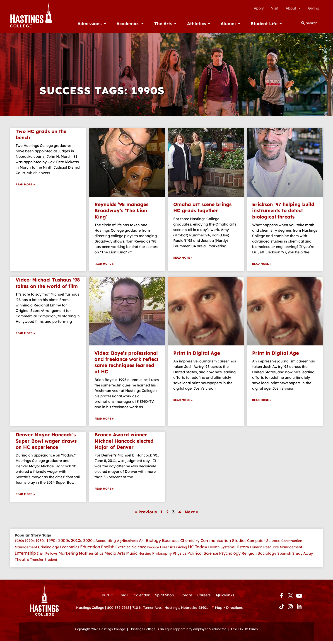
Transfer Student (43, 559)
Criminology (48, 547)
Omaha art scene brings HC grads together (202, 207)
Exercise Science (130, 546)
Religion (249, 553)
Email (123, 595)
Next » (191, 512)
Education (90, 546)
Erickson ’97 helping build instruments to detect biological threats (283, 210)
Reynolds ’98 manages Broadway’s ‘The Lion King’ (121, 210)
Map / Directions (229, 607)
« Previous (146, 512)
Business (170, 540)
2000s (64, 540)
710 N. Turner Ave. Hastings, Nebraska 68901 (171, 607)
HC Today (197, 546)
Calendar (142, 595)
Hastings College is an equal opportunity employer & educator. (178, 629)
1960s (19, 541)
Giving (313, 8)
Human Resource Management (276, 547)
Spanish (284, 553)
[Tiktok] (281, 606)
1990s (51, 540)
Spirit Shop (164, 595)
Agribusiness (127, 540)
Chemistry (190, 540)
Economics (69, 546)
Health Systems (221, 547)
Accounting (105, 540)
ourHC (107, 595)
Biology (153, 540)
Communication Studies (223, 540)
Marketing (68, 553)
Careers (204, 595)
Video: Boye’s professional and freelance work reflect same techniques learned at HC (126, 362)
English (107, 546)
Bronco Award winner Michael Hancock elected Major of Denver (124, 441)
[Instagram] (290, 606)
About (291, 8)
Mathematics (91, 553)
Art (142, 540)
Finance (153, 547)
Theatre (22, 559)
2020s (88, 540)
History (242, 546)
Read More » (25, 184)
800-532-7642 (118, 607)
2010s (76, 540)
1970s (30, 540)
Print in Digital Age (196, 353)
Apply (259, 8)
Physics (179, 553)
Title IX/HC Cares (244, 629)
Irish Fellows (47, 553)
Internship (25, 553)
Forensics (167, 547)
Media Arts (114, 553)
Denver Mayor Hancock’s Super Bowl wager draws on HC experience (46, 441)
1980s (41, 540)
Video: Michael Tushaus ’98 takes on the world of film (48, 283)
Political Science (202, 553)
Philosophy (162, 553)
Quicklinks (225, 595)
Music (132, 553)
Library (185, 595)
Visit (274, 8)
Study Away (302, 553)
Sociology (267, 553)
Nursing (144, 553)
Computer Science (263, 540)
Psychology (230, 553)
